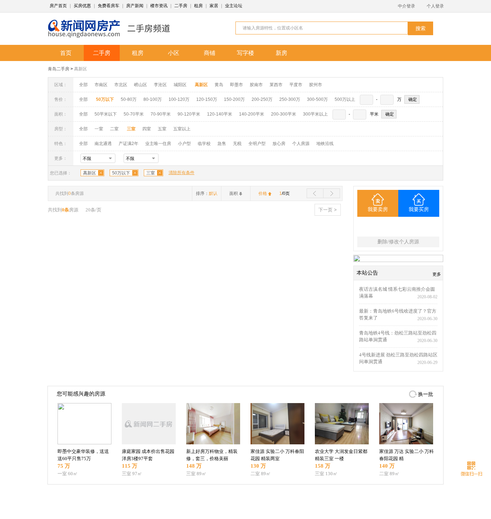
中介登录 (406, 6)
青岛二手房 (58, 68)
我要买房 (419, 209)
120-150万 (206, 99)
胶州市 (315, 84)
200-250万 (262, 99)
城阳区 (180, 84)
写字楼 (245, 53)
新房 (281, 53)
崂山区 (140, 84)
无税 (237, 143)
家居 (214, 5)
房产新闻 (134, 5)
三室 (150, 173)
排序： (206, 193)
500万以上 (345, 99)
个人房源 (300, 143)
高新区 (80, 68)
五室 (162, 128)
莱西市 (276, 84)
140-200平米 (251, 114)
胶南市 (256, 84)
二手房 (180, 5)
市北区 (120, 84)
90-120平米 (189, 114)
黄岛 (219, 84)
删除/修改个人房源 (398, 241)
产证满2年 (128, 143)
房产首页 (58, 5)
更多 (436, 274)
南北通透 (103, 143)
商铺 (209, 53)
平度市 (295, 84)
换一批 (425, 394)
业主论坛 (233, 5)
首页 (66, 53)
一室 (99, 128)
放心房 (278, 143)
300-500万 (317, 99)
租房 (198, 5)
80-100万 (152, 99)
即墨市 (236, 84)
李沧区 (160, 84)
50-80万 (129, 99)
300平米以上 (315, 114)
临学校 (204, 143)
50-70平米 (134, 114)
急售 (221, 143)
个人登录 (435, 6)
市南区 (101, 84)
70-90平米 (161, 114)
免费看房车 (108, 5)
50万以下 (121, 173)
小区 (173, 53)
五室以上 (182, 128)
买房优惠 (82, 5)
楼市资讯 (159, 5)
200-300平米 (283, 114)
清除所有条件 (181, 172)
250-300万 (289, 99)
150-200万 (234, 99)
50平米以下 (106, 114)
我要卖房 (378, 209)
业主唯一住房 (158, 143)
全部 (83, 84)
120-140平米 (219, 114)
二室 (115, 128)
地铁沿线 (325, 143)
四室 (146, 128)
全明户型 (257, 143)
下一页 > (327, 209)
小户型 (184, 143)
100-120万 (179, 99)
